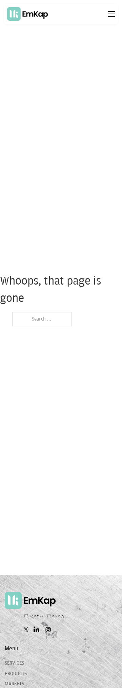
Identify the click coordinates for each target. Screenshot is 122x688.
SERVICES (14, 663)
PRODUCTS (16, 673)
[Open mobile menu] (111, 14)
